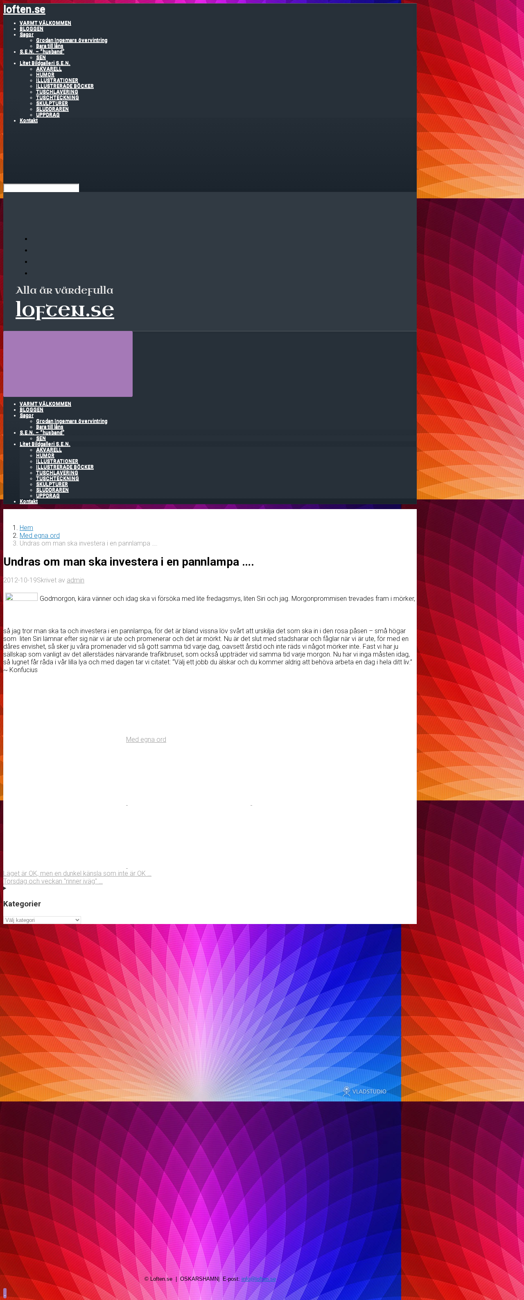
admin (75, 580)
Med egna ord (40, 535)
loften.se (24, 9)
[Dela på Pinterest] (313, 802)
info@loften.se (259, 1279)
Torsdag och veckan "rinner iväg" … (53, 881)
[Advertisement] (210, 981)
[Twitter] (37, 262)
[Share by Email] (65, 866)
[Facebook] (37, 250)
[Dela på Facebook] (190, 802)
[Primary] (68, 363)
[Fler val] (189, 866)
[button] (5, 1293)
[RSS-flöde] (37, 239)
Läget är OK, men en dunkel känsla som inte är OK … (77, 873)
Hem (26, 528)
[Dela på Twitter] (65, 802)
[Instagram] (37, 273)
